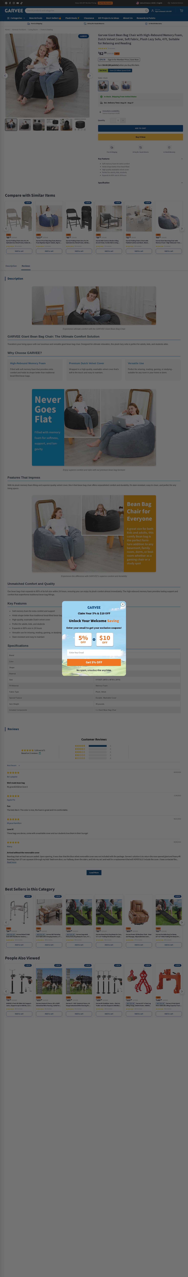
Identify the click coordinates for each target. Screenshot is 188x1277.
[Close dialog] (122, 604)
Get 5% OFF (94, 662)
